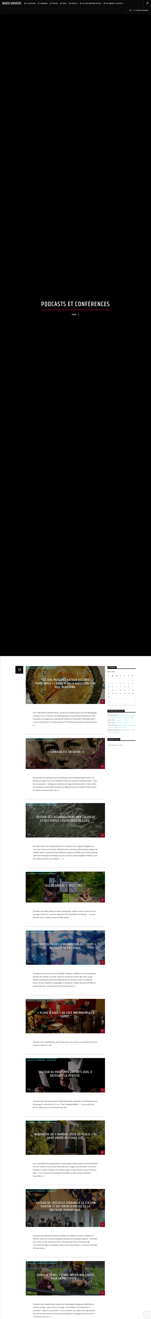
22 (129, 744)
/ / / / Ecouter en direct (140, 10)
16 (133, 741)
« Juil (108, 756)
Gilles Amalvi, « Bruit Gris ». (66, 939)
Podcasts (74, 3)
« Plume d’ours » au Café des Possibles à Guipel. (66, 1068)
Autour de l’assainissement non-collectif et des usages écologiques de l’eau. (65, 873)
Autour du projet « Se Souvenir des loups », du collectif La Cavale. (66, 1000)
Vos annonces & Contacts (114, 3)
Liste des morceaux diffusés (91, 3)
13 (121, 741)
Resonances (51, 722)
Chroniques (44, 3)
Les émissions (31, 3)
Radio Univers (11, 3)
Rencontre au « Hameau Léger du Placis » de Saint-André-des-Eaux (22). (66, 1190)
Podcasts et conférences (36, 722)
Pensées (55, 3)
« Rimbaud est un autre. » (66, 806)
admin (29, 754)
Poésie (64, 3)
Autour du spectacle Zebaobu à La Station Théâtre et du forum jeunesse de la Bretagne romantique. (66, 1260)
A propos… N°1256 (122, 774)
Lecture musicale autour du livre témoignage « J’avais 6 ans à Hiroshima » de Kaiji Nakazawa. (65, 737)
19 (117, 744)
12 (117, 741)
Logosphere (31, 794)
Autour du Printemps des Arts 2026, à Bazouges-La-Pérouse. (65, 1127)
